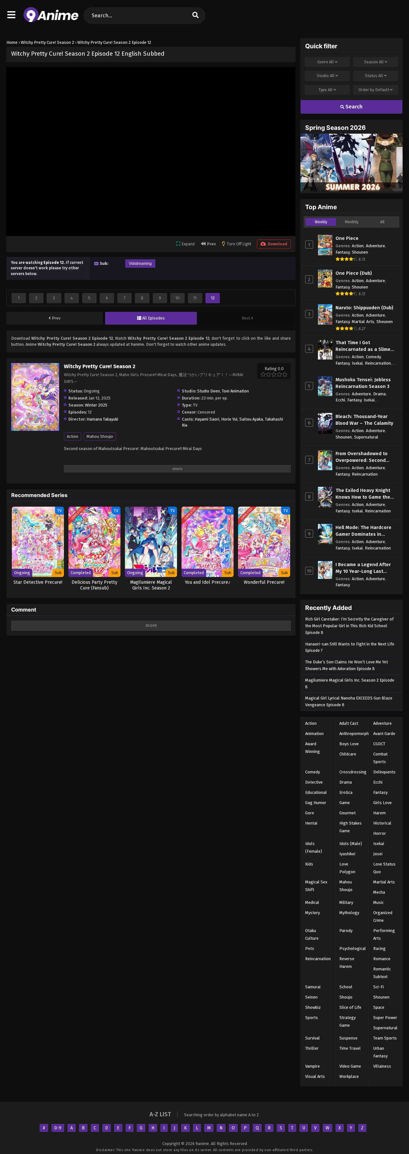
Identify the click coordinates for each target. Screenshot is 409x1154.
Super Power (385, 1017)
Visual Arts (315, 1076)
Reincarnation (378, 363)
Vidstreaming (140, 263)
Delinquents (384, 772)
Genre (325, 61)
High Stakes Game (350, 827)
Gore (309, 812)
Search (353, 106)
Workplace (349, 1076)
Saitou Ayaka (251, 419)
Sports (311, 1017)
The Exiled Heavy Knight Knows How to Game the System (363, 494)
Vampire (312, 1066)
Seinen (311, 997)
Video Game (350, 1066)
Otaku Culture (312, 934)
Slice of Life (350, 1007)
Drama (379, 393)
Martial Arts (363, 321)
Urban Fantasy (380, 1052)
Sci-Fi (378, 986)
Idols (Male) (350, 843)
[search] (195, 15)
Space (378, 1007)
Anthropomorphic (355, 733)
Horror (379, 833)
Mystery (312, 912)
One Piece (347, 238)
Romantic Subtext (382, 973)
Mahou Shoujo (100, 436)
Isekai (357, 363)
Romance (381, 958)
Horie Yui (229, 419)
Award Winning (312, 747)
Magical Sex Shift (316, 886)
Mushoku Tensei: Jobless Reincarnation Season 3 (363, 383)
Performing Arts (384, 934)
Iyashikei (347, 853)
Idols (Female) (313, 847)
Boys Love (349, 743)
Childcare (347, 754)
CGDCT (379, 743)
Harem (379, 812)
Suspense (348, 1038)
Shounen (360, 252)
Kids (309, 864)
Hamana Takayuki (102, 419)
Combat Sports (380, 758)
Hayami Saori (207, 419)
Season (374, 61)
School (345, 986)
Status (374, 75)
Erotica (345, 792)
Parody (345, 930)
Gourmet (347, 812)
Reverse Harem (346, 962)
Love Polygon (347, 868)
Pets (309, 948)
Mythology (349, 912)
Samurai (312, 986)
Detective (314, 782)
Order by (374, 89)
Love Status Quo (384, 868)
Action (72, 436)
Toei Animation (235, 391)
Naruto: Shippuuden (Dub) (364, 308)
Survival (312, 1038)
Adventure (375, 245)
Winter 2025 (96, 405)
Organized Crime (382, 916)
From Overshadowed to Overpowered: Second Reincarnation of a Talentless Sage (362, 457)
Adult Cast (348, 723)
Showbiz (313, 1007)
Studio (326, 75)
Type (326, 89)
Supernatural (366, 437)
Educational (316, 792)
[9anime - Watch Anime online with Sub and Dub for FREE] (51, 21)
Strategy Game (347, 1021)
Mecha (379, 892)
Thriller (312, 1048)
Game (344, 802)
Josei (377, 853)
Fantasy (343, 252)
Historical (382, 823)
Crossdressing (353, 772)
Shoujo (345, 997)
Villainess (382, 1066)
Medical (312, 902)
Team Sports (385, 1038)
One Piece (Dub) (354, 273)
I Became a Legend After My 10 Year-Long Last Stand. (363, 568)
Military (346, 902)
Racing (379, 948)
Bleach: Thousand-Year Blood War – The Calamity (364, 420)
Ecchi (340, 400)
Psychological (352, 948)
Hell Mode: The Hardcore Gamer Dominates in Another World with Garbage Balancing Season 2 (366, 531)
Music (378, 902)
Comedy (373, 356)
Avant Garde (384, 733)
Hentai (311, 823)
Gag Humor (315, 802)
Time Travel (350, 1048)
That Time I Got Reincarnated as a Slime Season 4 (363, 346)
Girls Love (382, 802)
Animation (314, 733)
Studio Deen (208, 391)
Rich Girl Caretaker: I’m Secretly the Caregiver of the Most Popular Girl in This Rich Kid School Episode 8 (349, 626)
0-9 (57, 1128)
